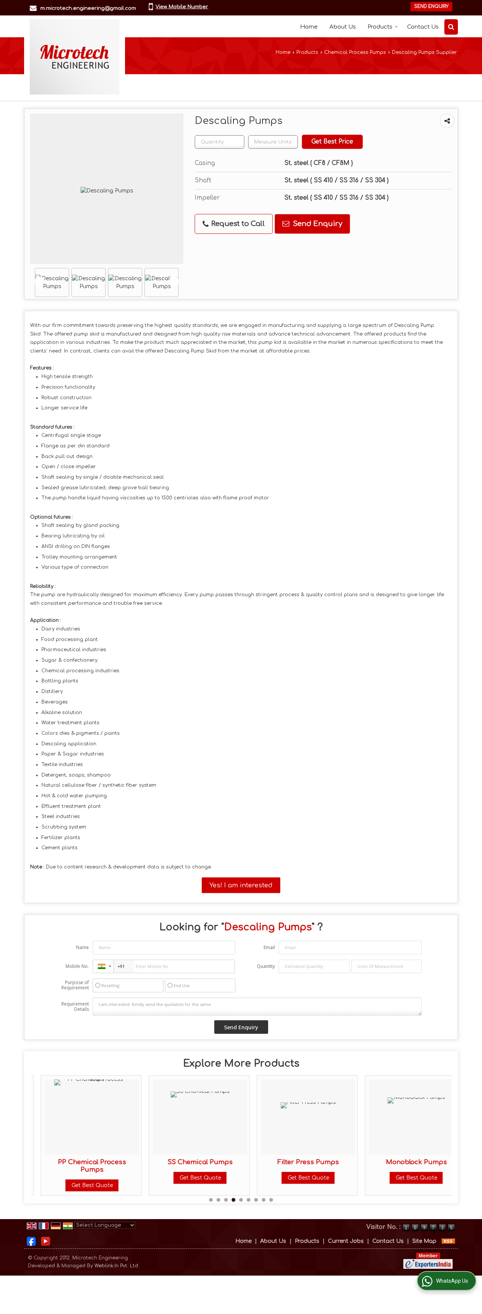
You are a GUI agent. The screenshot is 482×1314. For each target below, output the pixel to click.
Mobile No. (77, 966)
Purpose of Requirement (75, 985)
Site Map (424, 1241)
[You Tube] (45, 1241)
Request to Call (237, 223)
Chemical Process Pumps (355, 52)
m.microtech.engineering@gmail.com (88, 8)
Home (309, 27)
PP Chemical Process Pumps (82, 1165)
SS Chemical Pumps (190, 1162)
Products (380, 27)
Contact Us (423, 27)
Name (82, 947)
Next (174, 281)
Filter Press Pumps (298, 1162)
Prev (39, 281)
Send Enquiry (431, 6)
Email (269, 947)
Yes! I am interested (241, 885)
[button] (182, 6)
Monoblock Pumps (406, 1162)
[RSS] (448, 1241)
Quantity (266, 966)
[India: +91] (103, 966)
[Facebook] (31, 1241)
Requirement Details (75, 1006)
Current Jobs (346, 1241)
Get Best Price (332, 141)
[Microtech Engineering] (74, 57)
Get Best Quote (82, 1185)
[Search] (451, 27)
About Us (342, 27)
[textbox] (273, 142)
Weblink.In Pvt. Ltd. (117, 1265)
